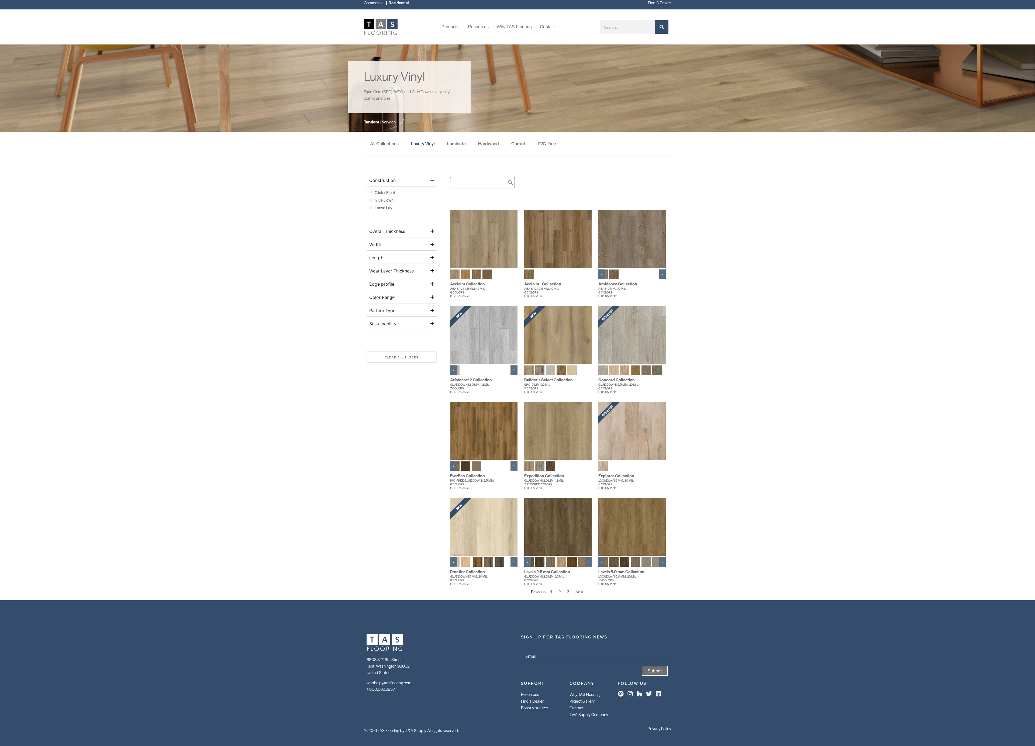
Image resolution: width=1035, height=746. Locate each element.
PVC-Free (547, 143)
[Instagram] (630, 694)
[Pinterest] (621, 694)
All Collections (384, 143)
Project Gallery (582, 701)
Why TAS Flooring (585, 694)
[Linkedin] (658, 694)
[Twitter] (649, 694)
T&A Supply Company (589, 714)
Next (579, 591)
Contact (577, 707)
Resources (530, 694)
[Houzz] (640, 694)
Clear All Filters (402, 357)
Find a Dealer (532, 701)
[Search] (661, 27)
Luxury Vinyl (423, 143)
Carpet (518, 143)
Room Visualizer (534, 707)
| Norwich (380, 122)
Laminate (456, 143)
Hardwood (488, 143)
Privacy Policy (659, 728)
